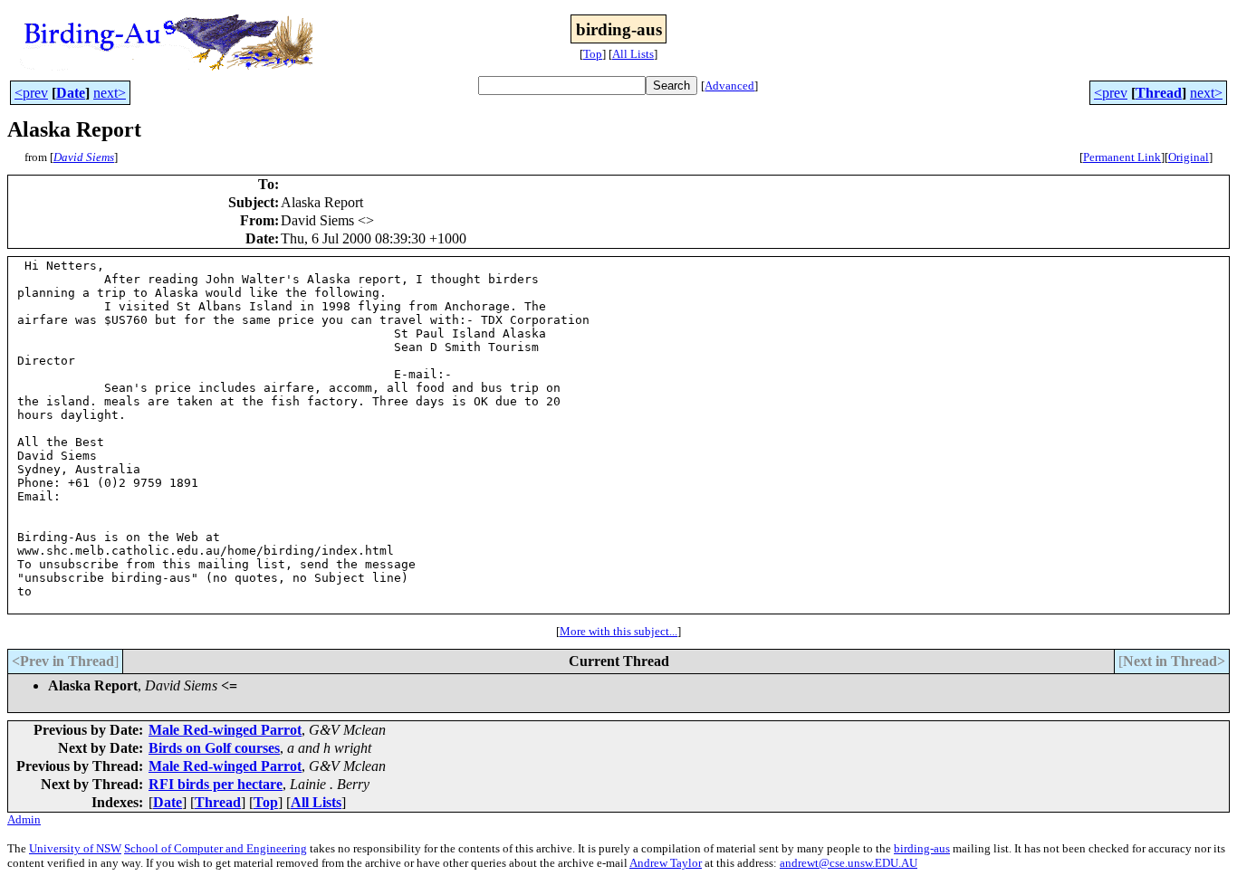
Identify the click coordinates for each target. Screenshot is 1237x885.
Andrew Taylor (665, 863)
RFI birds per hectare (216, 784)
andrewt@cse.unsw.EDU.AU (848, 863)
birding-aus (922, 848)
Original (1188, 157)
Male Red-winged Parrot (225, 730)
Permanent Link (1122, 157)
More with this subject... (618, 631)
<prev (31, 92)
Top (592, 54)
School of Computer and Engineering (215, 848)
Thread (1159, 92)
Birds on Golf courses (214, 748)
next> (109, 92)
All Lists (633, 54)
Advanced (729, 85)
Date (70, 92)
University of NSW (75, 848)
